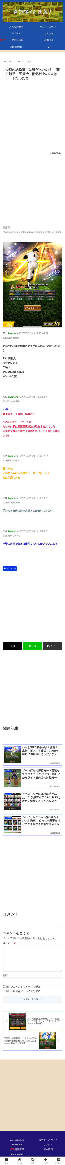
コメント (9, 942)
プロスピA (11, 568)
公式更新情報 (17, 1149)
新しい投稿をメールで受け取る (23, 991)
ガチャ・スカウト (48, 1139)
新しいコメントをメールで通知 (23, 986)
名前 (5, 975)
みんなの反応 (17, 1139)
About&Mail (17, 1154)
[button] (52, 646)
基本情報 (48, 1149)
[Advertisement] (32, 115)
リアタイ (48, 1144)
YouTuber (17, 1144)
